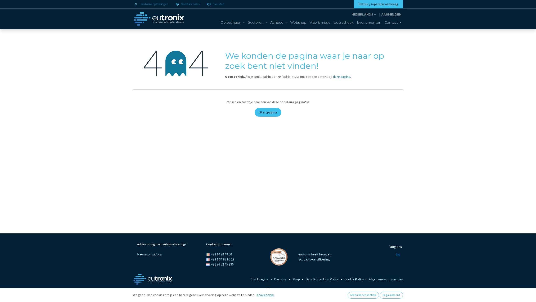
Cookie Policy (354, 279)
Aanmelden (391, 14)
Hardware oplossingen (154, 4)
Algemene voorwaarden (386, 279)
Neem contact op (149, 254)
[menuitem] (232, 22)
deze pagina (341, 76)
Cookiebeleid (265, 295)
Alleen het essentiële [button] (363, 295)
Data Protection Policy (322, 279)
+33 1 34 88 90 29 (222, 259)
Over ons (280, 279)
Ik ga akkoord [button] (391, 295)
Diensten (218, 4)
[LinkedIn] (398, 254)
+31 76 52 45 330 (222, 264)
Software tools (190, 4)
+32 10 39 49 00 (221, 254)
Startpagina (268, 112)
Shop (296, 279)
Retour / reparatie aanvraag (378, 4)
